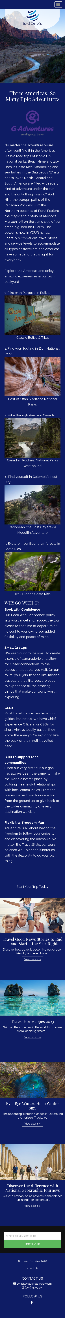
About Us (32, 1268)
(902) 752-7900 (34, 1287)
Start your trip (32, 1243)
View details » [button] (32, 959)
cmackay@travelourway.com (34, 1283)
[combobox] (32, 1236)
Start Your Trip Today (32, 887)
